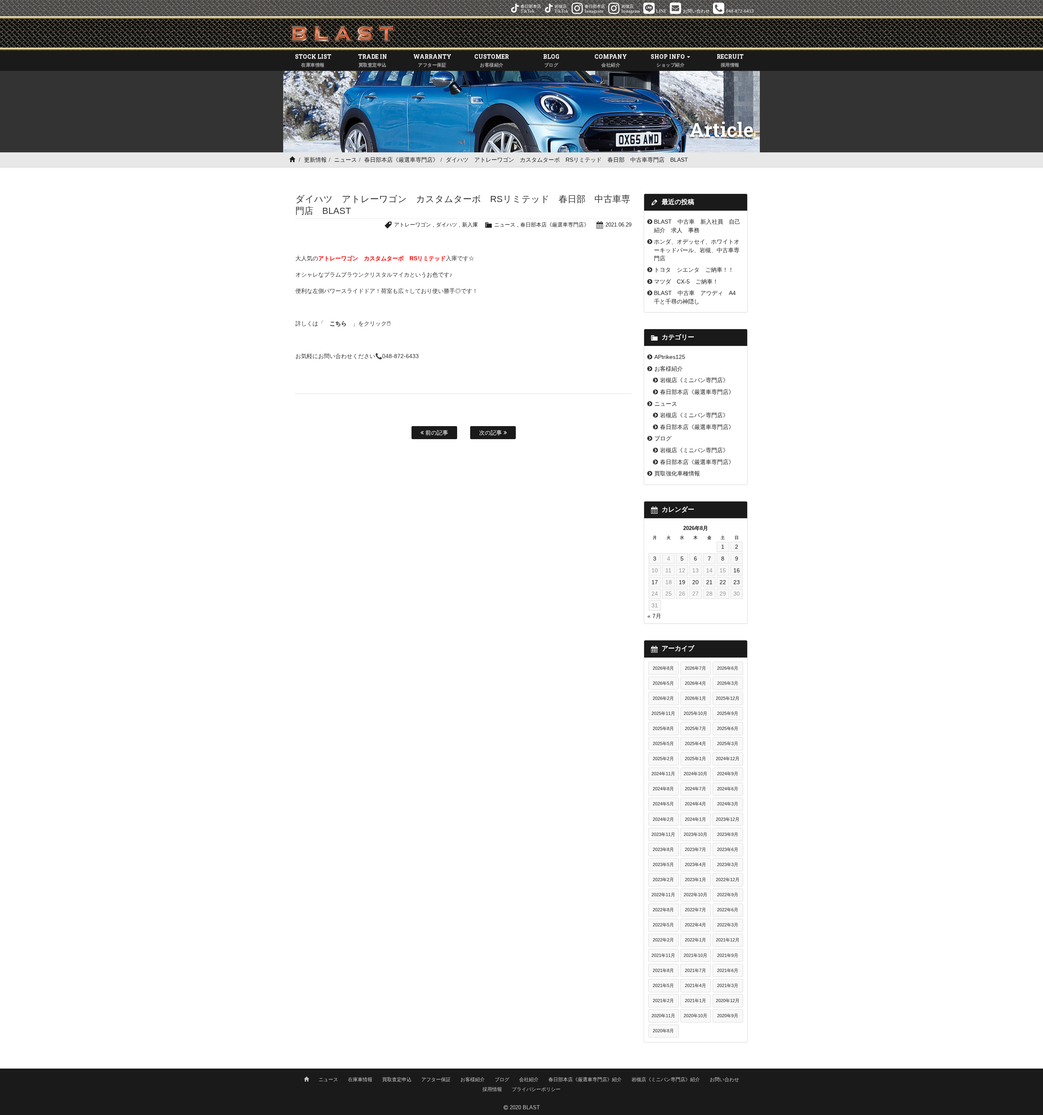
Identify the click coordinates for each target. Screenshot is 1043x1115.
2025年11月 (663, 713)
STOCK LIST (313, 60)
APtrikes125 (669, 357)
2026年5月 (663, 683)
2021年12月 (727, 939)
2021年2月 (663, 1000)
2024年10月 (695, 773)
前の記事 (436, 432)
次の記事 (491, 432)
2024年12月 (727, 758)
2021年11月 (663, 955)
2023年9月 (727, 834)
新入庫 (470, 225)
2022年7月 (695, 909)
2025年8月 (663, 728)
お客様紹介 (668, 368)
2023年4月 (695, 864)
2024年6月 (727, 788)
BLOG (551, 60)
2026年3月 (727, 683)
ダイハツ (446, 225)
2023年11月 (663, 834)
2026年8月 (663, 668)
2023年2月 (663, 879)
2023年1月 (695, 879)
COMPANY (610, 60)
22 (723, 582)
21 (709, 582)
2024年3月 (727, 803)
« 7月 (654, 616)
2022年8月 (663, 909)
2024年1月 (695, 819)
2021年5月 (663, 985)
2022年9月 (727, 894)
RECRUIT (730, 60)
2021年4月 (695, 985)
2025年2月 (663, 758)
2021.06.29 (618, 225)
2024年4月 (695, 803)
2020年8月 (663, 1030)
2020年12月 (727, 1000)
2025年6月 (727, 728)
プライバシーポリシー (536, 1089)
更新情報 (315, 159)
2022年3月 (727, 924)
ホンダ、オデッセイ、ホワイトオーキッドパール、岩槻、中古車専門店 (696, 250)
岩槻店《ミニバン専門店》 (694, 380)
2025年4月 (695, 743)
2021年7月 (695, 970)
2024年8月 (663, 788)
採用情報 (492, 1089)
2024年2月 (663, 819)
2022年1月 (695, 939)
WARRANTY (432, 60)
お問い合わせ (724, 1079)
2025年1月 (695, 758)
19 (682, 582)
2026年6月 (727, 668)
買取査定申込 (396, 1079)
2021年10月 (695, 955)
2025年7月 (695, 728)
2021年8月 (663, 970)
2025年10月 (695, 713)
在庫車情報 (360, 1079)
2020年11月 (663, 1015)
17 (654, 582)
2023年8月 (663, 849)
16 (736, 570)
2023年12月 (727, 819)
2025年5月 (663, 743)
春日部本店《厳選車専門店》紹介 (585, 1079)
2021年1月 (695, 1000)
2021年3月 (727, 985)
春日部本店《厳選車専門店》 (401, 159)
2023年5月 (663, 864)
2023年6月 (727, 849)
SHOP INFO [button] (668, 60)
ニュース (345, 159)
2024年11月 (663, 773)
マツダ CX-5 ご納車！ (686, 281)
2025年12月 (727, 698)
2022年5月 (663, 924)
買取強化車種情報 (677, 473)
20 (695, 582)
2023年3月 (727, 864)
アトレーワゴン (412, 225)
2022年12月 (727, 879)
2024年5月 (663, 803)
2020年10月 (695, 1015)
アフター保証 (436, 1079)
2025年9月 (727, 713)
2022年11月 (663, 894)
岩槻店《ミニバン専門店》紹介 (666, 1079)
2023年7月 (695, 849)
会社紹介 (529, 1079)
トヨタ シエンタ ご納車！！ (694, 269)
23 (736, 582)
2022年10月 (695, 894)
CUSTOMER (491, 60)
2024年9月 (727, 773)
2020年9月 (727, 1015)
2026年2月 (663, 698)
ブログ (662, 438)
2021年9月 (727, 955)
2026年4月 (695, 683)
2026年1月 (695, 698)
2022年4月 (695, 924)
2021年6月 (727, 970)
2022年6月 (727, 909)
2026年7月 (695, 668)
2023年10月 (695, 834)
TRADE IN (372, 60)
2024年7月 (695, 788)
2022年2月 (663, 939)
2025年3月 (727, 743)
